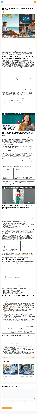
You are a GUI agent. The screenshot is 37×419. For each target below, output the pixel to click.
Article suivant (33, 357)
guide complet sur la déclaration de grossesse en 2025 (19, 306)
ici (30, 353)
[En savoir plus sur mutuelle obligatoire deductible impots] (10, 369)
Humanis (6, 156)
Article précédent (4, 357)
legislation (4, 378)
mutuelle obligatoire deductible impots (8, 377)
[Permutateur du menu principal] (35, 2)
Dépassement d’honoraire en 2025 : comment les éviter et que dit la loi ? (26, 377)
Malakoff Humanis (20, 162)
